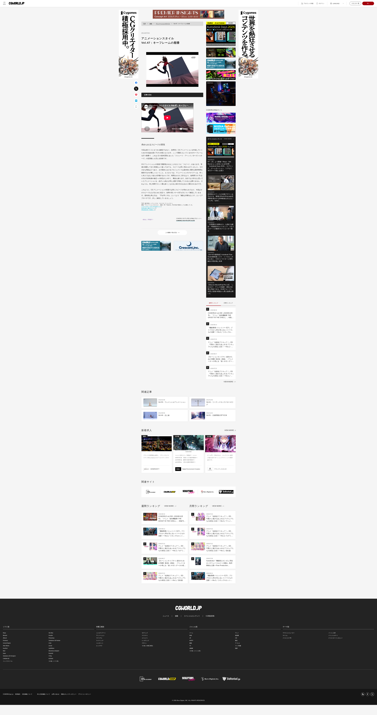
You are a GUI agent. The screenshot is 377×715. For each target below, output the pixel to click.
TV (190, 645)
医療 (236, 648)
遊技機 (237, 635)
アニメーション (100, 635)
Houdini (51, 635)
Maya (4, 633)
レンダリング (145, 640)
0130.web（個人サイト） (148, 208)
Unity (50, 643)
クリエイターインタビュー (335, 638)
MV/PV (191, 640)
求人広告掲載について (43, 694)
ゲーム (191, 633)
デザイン (144, 643)
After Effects (6, 645)
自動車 (191, 648)
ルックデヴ (99, 645)
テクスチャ (145, 635)
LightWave (51, 648)
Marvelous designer (54, 651)
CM (236, 638)
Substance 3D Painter (54, 640)
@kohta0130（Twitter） (147, 210)
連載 (151, 23)
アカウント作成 (308, 3)
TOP (144, 23)
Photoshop (51, 638)
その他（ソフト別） (54, 661)
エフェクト (145, 638)
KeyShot (5, 648)
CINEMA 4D (6, 658)
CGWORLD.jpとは (8, 694)
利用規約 (17, 694)
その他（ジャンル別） (195, 651)
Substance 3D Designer (9, 656)
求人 (368, 3)
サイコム (285, 635)
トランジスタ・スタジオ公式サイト (150, 206)
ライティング (99, 640)
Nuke (4, 653)
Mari (4, 651)
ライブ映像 (238, 645)
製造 (236, 640)
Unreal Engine (7, 643)
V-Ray (50, 656)
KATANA (51, 658)
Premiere (5, 640)
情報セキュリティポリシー (68, 694)
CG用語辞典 (210, 616)
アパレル (237, 643)
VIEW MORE (228, 139)
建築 (190, 643)
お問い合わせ (55, 694)
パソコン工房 (331, 633)
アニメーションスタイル (163, 23)
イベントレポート (333, 635)
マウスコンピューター (289, 633)
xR (190, 638)
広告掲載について (27, 694)
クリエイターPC (287, 638)
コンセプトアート (101, 633)
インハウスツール (7, 661)
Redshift (51, 653)
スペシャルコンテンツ (192, 616)
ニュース (166, 616)
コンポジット (99, 643)
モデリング (145, 633)
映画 (190, 635)
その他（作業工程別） (148, 645)
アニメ (237, 633)
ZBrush (5, 638)
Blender (5, 635)
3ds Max (51, 633)
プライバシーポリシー (84, 694)
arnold (50, 645)
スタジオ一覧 (355, 3)
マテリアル (99, 638)
